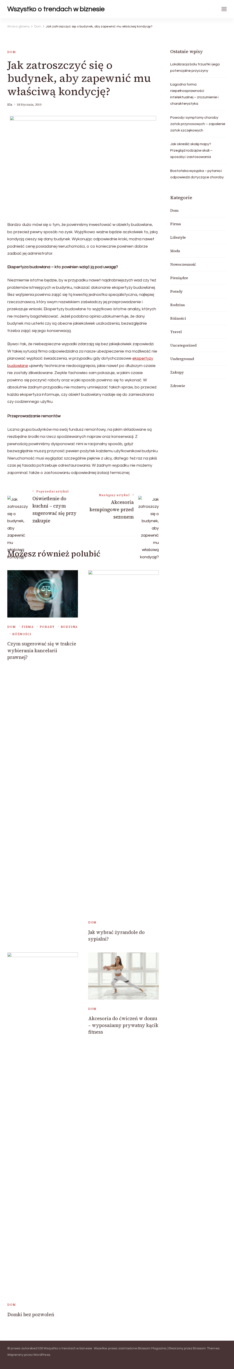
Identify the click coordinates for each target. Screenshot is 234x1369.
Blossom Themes (206, 1348)
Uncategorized (183, 345)
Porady (47, 627)
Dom (11, 52)
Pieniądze (179, 277)
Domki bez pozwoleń (30, 1314)
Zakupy (177, 372)
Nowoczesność (183, 264)
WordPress (41, 1354)
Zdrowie (177, 385)
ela (9, 104)
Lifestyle (178, 237)
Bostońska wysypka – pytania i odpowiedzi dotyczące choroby (197, 174)
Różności (22, 634)
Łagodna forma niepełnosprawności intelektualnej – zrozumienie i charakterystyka (194, 94)
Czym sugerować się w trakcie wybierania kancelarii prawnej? (41, 650)
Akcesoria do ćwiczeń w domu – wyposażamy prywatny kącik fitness (123, 1025)
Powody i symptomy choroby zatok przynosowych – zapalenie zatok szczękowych (197, 124)
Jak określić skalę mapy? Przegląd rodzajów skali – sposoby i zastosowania (191, 150)
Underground (182, 358)
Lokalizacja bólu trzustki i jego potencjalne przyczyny (195, 67)
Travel (176, 331)
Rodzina (69, 627)
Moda (175, 250)
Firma (28, 627)
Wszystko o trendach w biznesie (56, 9)
